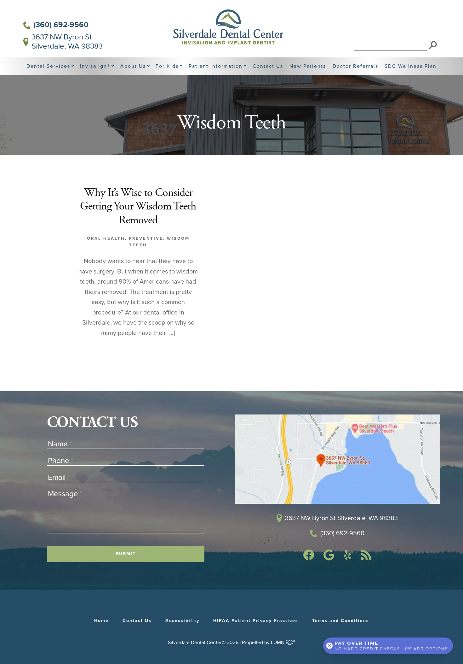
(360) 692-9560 (61, 25)
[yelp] (347, 558)
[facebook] (308, 558)
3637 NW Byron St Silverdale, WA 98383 (67, 42)
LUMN (278, 642)
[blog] (366, 558)
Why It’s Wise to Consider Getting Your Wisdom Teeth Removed (138, 207)
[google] (328, 558)
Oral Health (106, 238)
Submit (126, 553)
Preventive (146, 238)
